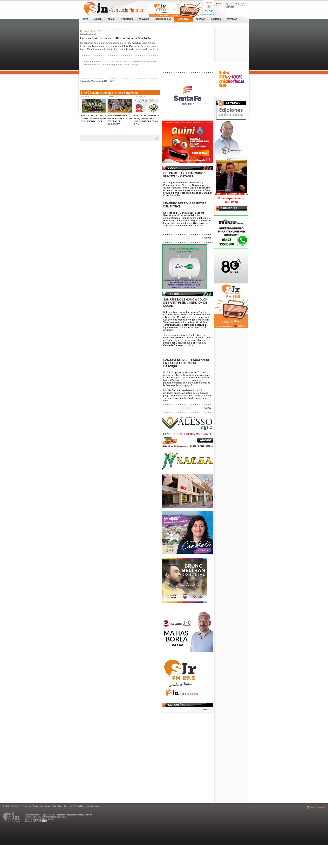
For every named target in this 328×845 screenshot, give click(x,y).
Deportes (183, 19)
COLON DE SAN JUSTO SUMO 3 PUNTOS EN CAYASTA (184, 175)
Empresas (232, 19)
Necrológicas (163, 19)
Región (111, 19)
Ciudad (98, 19)
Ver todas (207, 710)
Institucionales (92, 806)
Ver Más (207, 238)
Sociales (216, 19)
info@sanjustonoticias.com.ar (54, 817)
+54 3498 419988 (40, 821)
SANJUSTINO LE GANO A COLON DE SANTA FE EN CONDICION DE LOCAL (185, 302)
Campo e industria (41, 806)
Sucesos (200, 19)
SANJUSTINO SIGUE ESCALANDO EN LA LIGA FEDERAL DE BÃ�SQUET (186, 363)
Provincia (144, 19)
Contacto (230, 7)
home (85, 19)
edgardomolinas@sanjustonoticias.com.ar (74, 815)
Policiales (127, 19)
